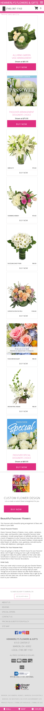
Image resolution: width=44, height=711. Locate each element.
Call (8, 709)
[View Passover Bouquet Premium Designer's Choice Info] (22, 339)
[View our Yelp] (27, 633)
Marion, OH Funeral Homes (12, 695)
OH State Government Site (31, 699)
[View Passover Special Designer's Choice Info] (22, 434)
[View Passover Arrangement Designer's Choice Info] (22, 91)
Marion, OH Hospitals (34, 695)
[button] (38, 9)
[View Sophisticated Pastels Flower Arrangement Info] (22, 291)
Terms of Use (37, 703)
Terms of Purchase (22, 703)
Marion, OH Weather (10, 699)
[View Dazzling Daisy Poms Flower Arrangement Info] (22, 243)
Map (22, 709)
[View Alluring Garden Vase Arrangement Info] (22, 34)
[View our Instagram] (23, 633)
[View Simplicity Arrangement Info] (22, 148)
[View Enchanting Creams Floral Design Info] (22, 387)
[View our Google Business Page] (20, 633)
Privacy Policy (7, 703)
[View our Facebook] (16, 633)
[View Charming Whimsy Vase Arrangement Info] (22, 196)
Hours (38, 709)
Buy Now (21, 67)
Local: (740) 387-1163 (22, 650)
